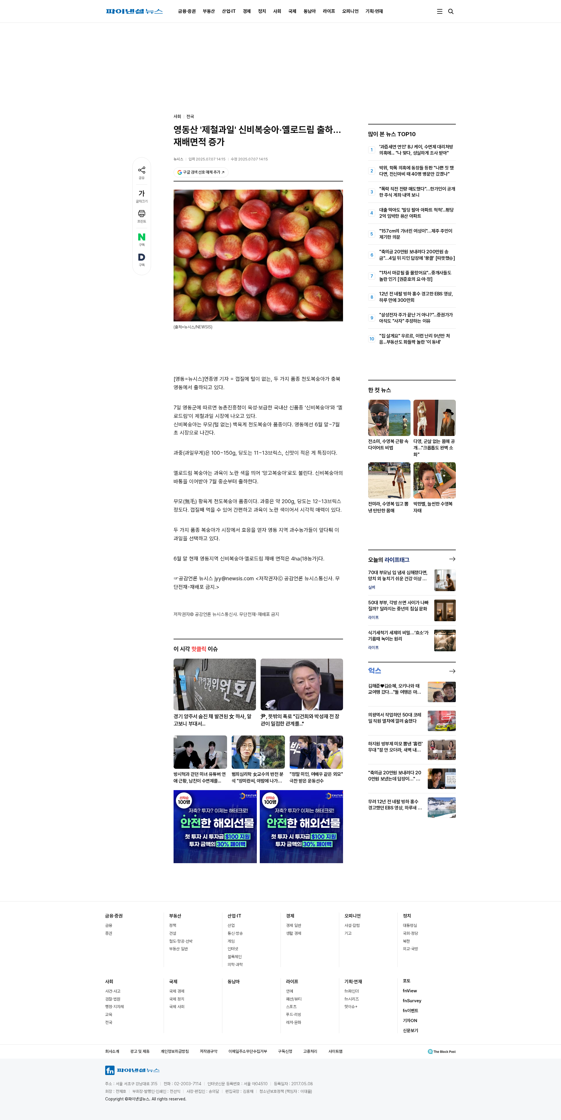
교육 (108, 1014)
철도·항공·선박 (181, 941)
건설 (172, 933)
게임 (231, 941)
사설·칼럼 (352, 925)
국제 (292, 11)
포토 (407, 981)
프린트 (141, 221)
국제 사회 (176, 1006)
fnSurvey (412, 1000)
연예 (289, 991)
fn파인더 (351, 991)
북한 (406, 941)
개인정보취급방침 (175, 1051)
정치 (262, 11)
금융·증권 (187, 11)
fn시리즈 (351, 999)
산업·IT (229, 11)
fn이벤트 (410, 1010)
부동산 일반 (178, 948)
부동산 (209, 11)
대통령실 (410, 925)
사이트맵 (335, 1051)
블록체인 (235, 956)
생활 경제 (293, 933)
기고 (348, 933)
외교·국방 (410, 948)
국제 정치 (176, 999)
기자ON (410, 1020)
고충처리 (310, 1051)
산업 (231, 925)
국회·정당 (410, 933)
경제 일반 (293, 925)
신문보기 (410, 1030)
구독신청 (285, 1051)
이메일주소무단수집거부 (247, 1051)
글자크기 (142, 201)
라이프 (329, 11)
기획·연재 (374, 11)
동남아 (310, 11)
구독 (142, 245)
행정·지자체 (114, 1006)
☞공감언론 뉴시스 (193, 578)
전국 (190, 116)
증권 (108, 933)
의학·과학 (235, 964)
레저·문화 (293, 1022)
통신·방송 (235, 933)
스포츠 (291, 1006)
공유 (142, 178)
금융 (108, 925)
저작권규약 (208, 1051)
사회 (277, 11)
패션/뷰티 (294, 999)
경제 (247, 11)
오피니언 (350, 11)
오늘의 (388, 559)
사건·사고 (112, 991)
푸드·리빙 (293, 1014)
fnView (410, 990)
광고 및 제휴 (140, 1051)
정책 (172, 925)
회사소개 (112, 1051)
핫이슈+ (351, 1006)
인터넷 (233, 948)
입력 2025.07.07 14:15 (207, 159)
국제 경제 (176, 991)
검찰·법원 (112, 999)
